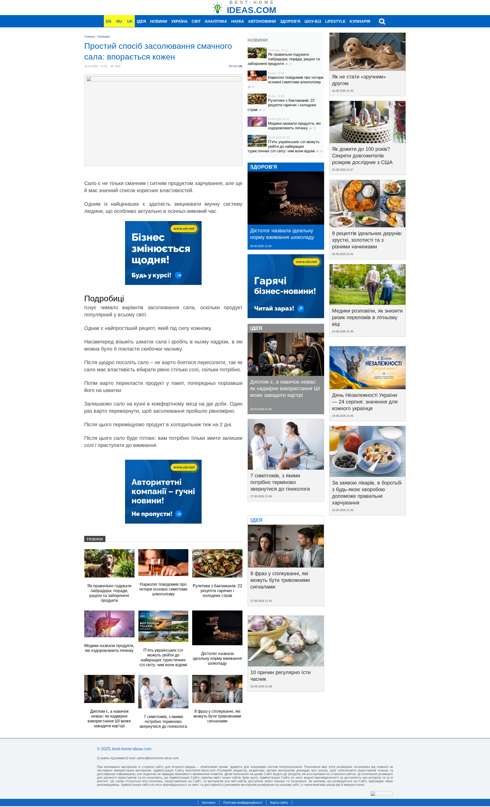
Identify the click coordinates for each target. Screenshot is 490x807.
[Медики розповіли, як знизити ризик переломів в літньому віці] (367, 303)
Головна (89, 36)
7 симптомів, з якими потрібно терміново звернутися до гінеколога (280, 482)
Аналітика (216, 21)
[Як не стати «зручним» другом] (367, 69)
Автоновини (262, 21)
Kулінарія (360, 21)
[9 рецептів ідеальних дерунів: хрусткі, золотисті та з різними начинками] (367, 225)
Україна (179, 21)
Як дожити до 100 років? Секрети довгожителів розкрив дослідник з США (362, 155)
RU (119, 21)
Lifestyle (335, 21)
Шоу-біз (312, 21)
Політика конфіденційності (242, 802)
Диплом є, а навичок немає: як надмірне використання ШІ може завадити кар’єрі (285, 388)
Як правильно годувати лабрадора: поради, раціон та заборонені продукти (284, 59)
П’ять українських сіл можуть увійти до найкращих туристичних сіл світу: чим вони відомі (284, 146)
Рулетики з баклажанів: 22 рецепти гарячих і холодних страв (282, 105)
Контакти (208, 802)
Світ (196, 21)
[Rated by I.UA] (382, 794)
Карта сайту (279, 802)
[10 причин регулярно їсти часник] (286, 664)
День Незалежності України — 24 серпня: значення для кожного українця (365, 401)
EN (108, 21)
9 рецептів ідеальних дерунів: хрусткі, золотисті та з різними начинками (367, 239)
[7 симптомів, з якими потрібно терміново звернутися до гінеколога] (286, 468)
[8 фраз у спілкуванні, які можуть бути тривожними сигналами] (286, 566)
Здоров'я (290, 21)
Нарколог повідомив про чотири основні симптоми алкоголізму (295, 79)
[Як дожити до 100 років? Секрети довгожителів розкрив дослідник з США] (367, 141)
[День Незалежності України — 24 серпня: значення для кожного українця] (367, 387)
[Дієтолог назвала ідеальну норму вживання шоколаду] (286, 223)
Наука (237, 21)
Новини (158, 21)
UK (130, 21)
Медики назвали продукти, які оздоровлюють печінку (294, 125)
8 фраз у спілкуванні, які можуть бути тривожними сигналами (280, 580)
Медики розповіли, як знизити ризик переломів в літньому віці (367, 317)
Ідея (141, 21)
